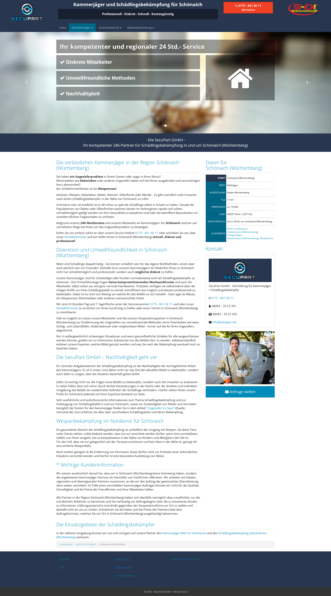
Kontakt (64, 559)
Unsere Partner (125, 575)
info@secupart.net (224, 322)
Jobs (62, 567)
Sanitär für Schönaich (185, 559)
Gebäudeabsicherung (139, 27)
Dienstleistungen (81, 27)
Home (62, 27)
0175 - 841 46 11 (146, 233)
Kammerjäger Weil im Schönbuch (184, 533)
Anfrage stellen (242, 391)
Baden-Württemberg (86, 544)
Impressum (122, 559)
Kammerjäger (66, 544)
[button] (25, 82)
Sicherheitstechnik (109, 27)
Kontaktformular (75, 237)
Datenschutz (123, 567)
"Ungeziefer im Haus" (160, 408)
